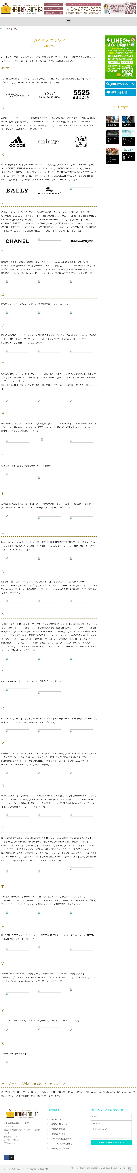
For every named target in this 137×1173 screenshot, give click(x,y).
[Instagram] (11, 1157)
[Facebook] (6, 1157)
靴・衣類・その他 (127, 156)
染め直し (111, 125)
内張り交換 (111, 140)
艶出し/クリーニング (127, 141)
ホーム (2, 29)
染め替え (127, 125)
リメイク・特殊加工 (111, 159)
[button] (68, 21)
